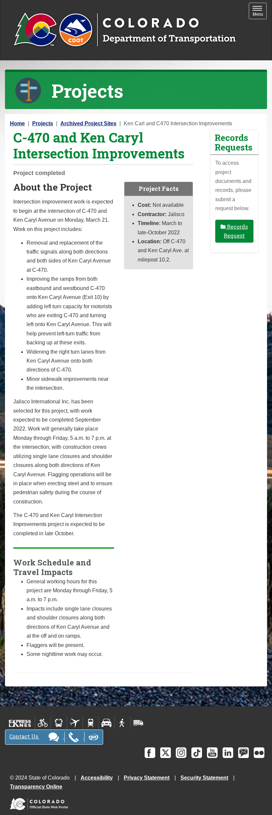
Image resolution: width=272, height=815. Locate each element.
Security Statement (204, 778)
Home (17, 123)
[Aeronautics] (75, 722)
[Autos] (107, 722)
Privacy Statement (147, 778)
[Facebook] (150, 753)
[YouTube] (212, 753)
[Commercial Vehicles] (138, 722)
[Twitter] (165, 753)
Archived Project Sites (88, 123)
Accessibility (97, 778)
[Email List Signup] (243, 753)
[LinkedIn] (228, 753)
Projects (42, 123)
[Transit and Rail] (59, 722)
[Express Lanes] (20, 722)
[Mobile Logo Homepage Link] (124, 30)
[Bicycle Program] (43, 722)
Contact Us (24, 736)
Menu (259, 11)
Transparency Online (36, 786)
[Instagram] (181, 753)
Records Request (236, 231)
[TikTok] (197, 753)
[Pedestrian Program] (122, 722)
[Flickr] (259, 753)
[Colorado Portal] (40, 802)
